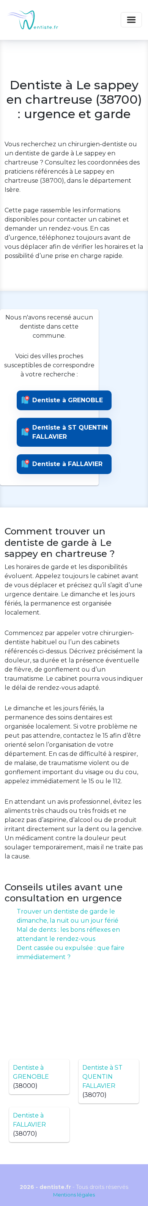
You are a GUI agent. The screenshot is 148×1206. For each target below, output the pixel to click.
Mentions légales (74, 1195)
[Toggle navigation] (131, 19)
